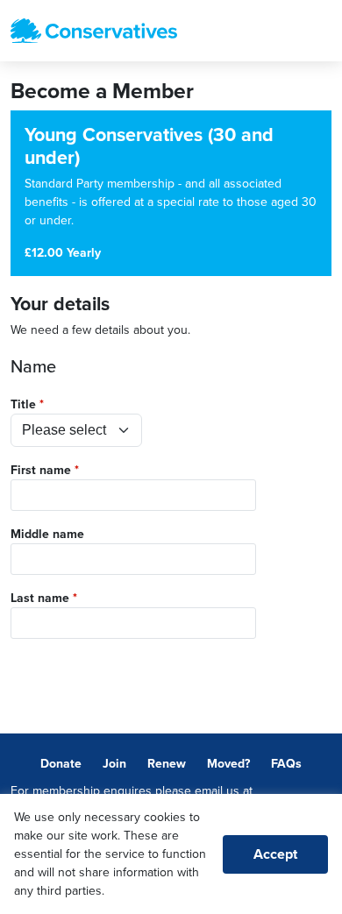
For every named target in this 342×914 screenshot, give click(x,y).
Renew (166, 763)
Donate (61, 763)
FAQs (286, 763)
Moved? (228, 763)
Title (23, 404)
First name (41, 470)
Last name (40, 598)
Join (114, 763)
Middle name (47, 534)
